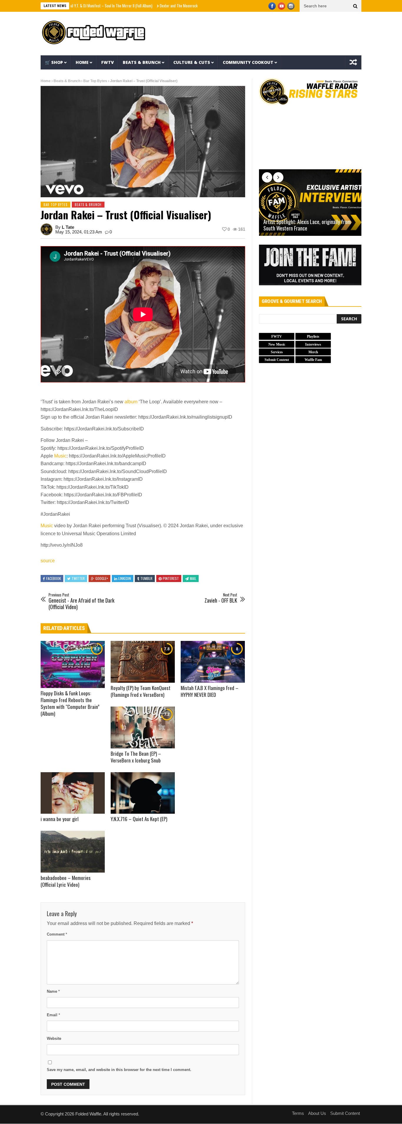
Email (53, 1015)
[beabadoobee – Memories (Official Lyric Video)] (73, 852)
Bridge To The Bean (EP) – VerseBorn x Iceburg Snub (136, 757)
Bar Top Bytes (95, 81)
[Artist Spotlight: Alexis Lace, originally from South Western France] (310, 202)
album (130, 401)
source (48, 560)
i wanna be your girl (60, 819)
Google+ (101, 578)
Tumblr (146, 578)
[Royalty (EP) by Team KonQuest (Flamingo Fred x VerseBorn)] (143, 662)
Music (60, 455)
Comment (57, 934)
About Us (317, 1113)
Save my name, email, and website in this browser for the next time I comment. (119, 1069)
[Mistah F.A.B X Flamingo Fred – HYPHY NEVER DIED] (213, 662)
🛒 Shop (54, 62)
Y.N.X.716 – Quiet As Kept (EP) (139, 819)
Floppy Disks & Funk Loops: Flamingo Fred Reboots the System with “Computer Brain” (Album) (70, 703)
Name (53, 991)
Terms (298, 1113)
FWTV (107, 62)
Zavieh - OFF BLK (221, 598)
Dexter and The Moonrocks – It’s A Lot (162, 6)
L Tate (68, 227)
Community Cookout (248, 62)
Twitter (78, 578)
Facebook (53, 578)
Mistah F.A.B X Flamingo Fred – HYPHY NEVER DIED (209, 691)
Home (82, 62)
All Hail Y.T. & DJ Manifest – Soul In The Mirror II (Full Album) (82, 6)
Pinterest (171, 578)
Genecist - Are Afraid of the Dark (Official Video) (81, 601)
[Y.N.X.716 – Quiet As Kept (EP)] (143, 793)
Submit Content (345, 1113)
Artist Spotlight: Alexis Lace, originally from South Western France (307, 225)
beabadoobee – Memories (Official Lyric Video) (66, 881)
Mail (193, 578)
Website (54, 1038)
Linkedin (124, 578)
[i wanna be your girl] (73, 793)
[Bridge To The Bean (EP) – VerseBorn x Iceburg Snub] (143, 727)
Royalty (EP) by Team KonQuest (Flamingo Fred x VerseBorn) (140, 691)
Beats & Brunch (142, 62)
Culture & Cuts (191, 62)
